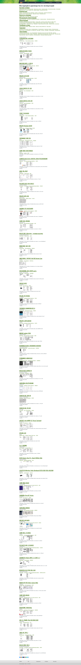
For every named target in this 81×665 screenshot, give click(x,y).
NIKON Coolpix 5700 (25, 333)
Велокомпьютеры (57, 30)
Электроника (23, 31)
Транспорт (22, 28)
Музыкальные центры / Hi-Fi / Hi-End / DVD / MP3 (31, 485)
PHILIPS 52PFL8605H (25, 321)
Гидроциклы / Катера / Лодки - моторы (25, 29)
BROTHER (37, 65)
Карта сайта (57, 2)
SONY (28, 153)
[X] (23, 657)
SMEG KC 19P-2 (23, 633)
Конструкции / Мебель (22, 23)
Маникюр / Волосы (22, 16)
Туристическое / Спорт (30, 23)
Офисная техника (45, 22)
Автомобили (46, 30)
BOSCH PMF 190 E (24, 645)
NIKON (35, 335)
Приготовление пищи (28, 248)
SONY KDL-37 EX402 (25, 533)
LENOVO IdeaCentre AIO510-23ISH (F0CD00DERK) (33, 159)
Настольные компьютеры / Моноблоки (28, 12)
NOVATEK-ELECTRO (42, 572)
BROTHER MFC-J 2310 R (26, 63)
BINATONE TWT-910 (24, 246)
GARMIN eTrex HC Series (26, 495)
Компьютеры (23, 11)
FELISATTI (41, 547)
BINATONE (33, 248)
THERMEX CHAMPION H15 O (27, 308)
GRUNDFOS (31, 560)
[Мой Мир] (22, 657)
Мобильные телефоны (32, 26)
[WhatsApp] (25, 657)
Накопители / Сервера (36, 13)
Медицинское (36, 23)
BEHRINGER (37, 348)
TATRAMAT (34, 140)
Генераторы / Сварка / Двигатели (46, 21)
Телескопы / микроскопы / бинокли (37, 22)
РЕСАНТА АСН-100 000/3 (26, 184)
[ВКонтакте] (19, 657)
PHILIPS (35, 78)
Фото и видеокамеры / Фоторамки (28, 78)
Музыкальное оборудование (28, 18)
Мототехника (38, 30)
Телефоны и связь (24, 25)
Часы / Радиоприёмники (27, 90)
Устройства (50, 2)
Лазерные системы (52, 23)
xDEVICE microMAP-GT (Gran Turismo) (30, 420)
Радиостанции (48, 26)
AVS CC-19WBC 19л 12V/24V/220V (28, 620)
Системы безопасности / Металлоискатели (25, 22)
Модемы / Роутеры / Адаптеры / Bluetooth (25, 13)
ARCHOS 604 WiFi (24, 520)
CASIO (32, 90)
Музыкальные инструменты (35, 19)
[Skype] (27, 657)
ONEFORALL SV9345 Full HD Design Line (30, 258)
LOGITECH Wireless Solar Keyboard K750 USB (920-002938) (36, 470)
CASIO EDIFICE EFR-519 (25, 101)
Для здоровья (27, 16)
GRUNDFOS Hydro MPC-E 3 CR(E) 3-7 (29, 558)
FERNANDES (38, 360)
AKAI (30, 173)
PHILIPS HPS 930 (24, 196)
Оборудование (23, 20)
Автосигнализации (28, 30)
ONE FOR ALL (31, 260)
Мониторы (20, 12)
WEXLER (31, 53)
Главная (28, 2)
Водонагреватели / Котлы (28, 140)
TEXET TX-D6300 (24, 113)
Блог (35, 2)
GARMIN (30, 497)
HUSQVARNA (31, 273)
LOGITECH (31, 472)
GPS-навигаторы (33, 30)
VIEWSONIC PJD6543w (25, 608)
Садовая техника (38, 21)
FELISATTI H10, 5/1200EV (26, 545)
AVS (30, 622)
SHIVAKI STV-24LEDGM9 (26, 208)
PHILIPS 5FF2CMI (24, 76)
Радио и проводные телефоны (23, 26)
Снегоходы (42, 30)
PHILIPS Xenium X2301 (25, 126)
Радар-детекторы (22, 30)
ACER (33, 460)
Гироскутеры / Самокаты (48, 29)
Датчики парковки (51, 30)
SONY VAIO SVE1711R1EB (26, 151)
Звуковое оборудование (22, 19)
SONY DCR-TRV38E (24, 221)
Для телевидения (26, 260)
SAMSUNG (36, 385)
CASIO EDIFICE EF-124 (25, 88)
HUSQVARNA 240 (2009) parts (27, 271)
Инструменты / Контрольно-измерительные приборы (27, 21)
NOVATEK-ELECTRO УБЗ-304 (27, 570)
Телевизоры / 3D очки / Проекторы (29, 298)
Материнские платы (42, 13)
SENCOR (33, 410)
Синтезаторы (29, 19)
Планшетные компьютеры (48, 12)
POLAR (36, 298)
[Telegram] (28, 657)
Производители (43, 2)
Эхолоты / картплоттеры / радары (43, 23)
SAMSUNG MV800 (24, 508)
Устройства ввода (40, 12)
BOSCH (31, 373)
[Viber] (24, 657)
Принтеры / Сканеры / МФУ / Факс (41, 26)
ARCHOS (40, 522)
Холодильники (27, 373)
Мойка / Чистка (53, 21)
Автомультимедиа (41, 29)
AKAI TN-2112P (23, 171)
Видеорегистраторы (55, 29)
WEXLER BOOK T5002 (25, 51)
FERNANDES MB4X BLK (25, 358)
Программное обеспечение (51, 19)
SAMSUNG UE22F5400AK (26, 383)
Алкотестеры (32, 16)
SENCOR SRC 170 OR (25, 408)
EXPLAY (30, 285)
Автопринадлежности (35, 29)
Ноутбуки (36, 12)
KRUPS (33, 585)
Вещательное (57, 23)
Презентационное (51, 22)
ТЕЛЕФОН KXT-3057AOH (26, 38)
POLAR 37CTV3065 (24, 296)
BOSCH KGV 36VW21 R (25, 371)
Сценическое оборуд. (43, 19)
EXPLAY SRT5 (23, 283)
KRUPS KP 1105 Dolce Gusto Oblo (28, 583)
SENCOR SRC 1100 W (25, 396)
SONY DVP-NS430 (24, 595)
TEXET (35, 115)
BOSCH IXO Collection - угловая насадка (31, 233)
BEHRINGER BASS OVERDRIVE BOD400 (30, 346)
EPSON (37, 435)
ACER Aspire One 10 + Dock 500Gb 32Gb (30, 458)
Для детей (36, 16)
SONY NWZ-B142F (24, 483)
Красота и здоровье (25, 15)
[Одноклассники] (21, 657)
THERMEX (34, 310)
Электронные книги (26, 53)
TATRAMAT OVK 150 (25, 138)
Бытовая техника (24, 8)
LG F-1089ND (23, 445)
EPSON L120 (22, 433)
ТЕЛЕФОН (36, 40)
